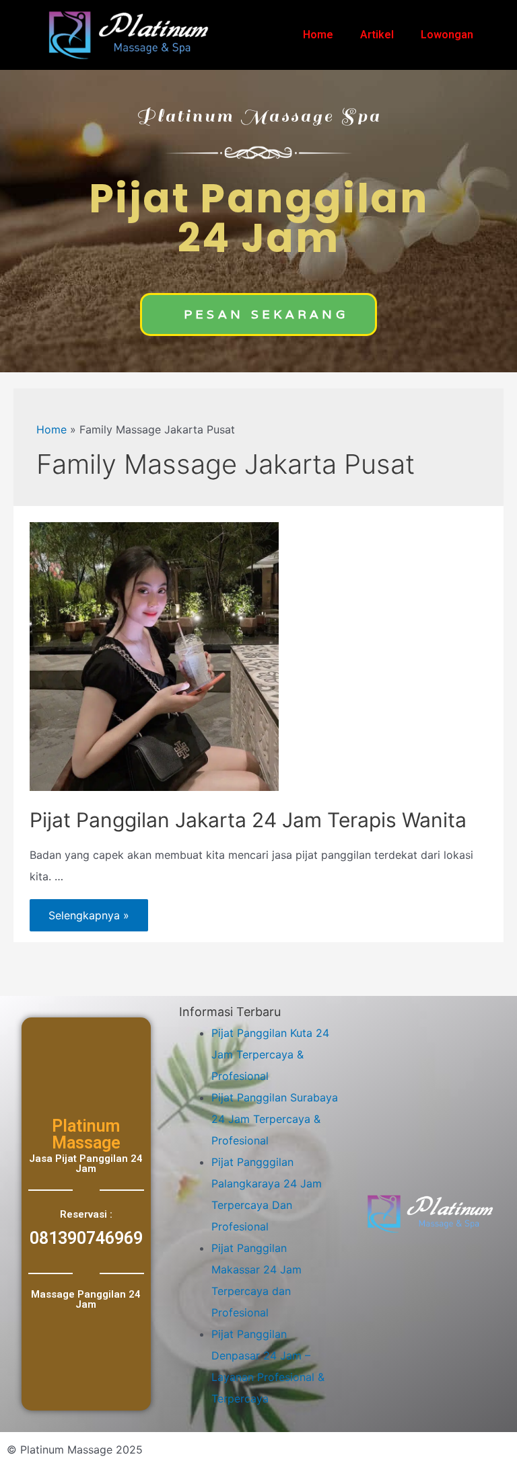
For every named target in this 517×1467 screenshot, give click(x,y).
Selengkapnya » (88, 910)
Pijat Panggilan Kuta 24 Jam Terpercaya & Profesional (270, 1054)
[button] (258, 314)
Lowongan (447, 34)
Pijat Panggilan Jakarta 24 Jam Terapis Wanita (248, 820)
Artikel (377, 34)
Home (318, 34)
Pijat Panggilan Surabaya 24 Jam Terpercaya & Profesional (274, 1119)
